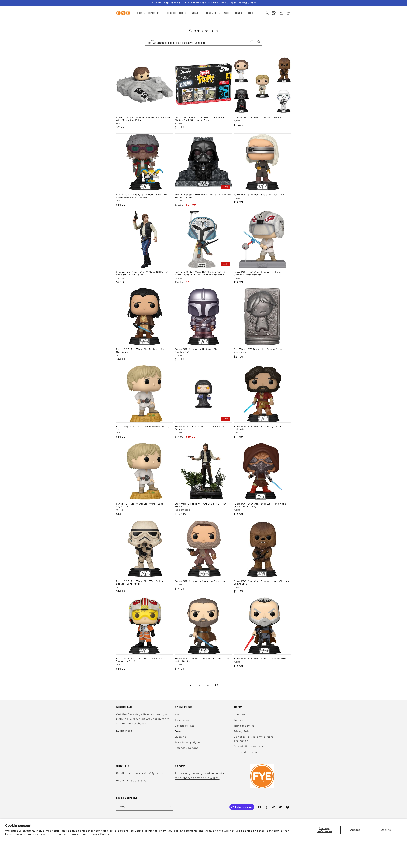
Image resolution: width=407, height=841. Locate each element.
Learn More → (126, 730)
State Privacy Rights (187, 742)
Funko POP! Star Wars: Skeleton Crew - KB (259, 194)
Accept (355, 829)
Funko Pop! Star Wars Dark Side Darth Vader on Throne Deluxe (203, 195)
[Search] (258, 41)
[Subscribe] (169, 807)
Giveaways (180, 766)
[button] (141, 13)
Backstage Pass (184, 725)
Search (179, 731)
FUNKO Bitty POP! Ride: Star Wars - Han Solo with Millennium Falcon (143, 118)
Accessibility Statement (248, 746)
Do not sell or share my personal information (254, 739)
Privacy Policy (99, 834)
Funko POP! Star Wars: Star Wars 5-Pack (258, 117)
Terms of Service (244, 725)
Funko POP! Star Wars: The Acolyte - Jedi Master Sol (140, 350)
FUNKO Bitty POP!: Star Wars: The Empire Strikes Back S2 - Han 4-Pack (199, 118)
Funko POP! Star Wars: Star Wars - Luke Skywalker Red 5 (139, 660)
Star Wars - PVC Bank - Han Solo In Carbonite (260, 349)
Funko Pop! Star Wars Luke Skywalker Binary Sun (142, 427)
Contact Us (182, 720)
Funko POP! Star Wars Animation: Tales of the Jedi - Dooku (202, 660)
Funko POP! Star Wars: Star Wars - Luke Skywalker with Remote (257, 273)
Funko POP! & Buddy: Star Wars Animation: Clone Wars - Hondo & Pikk (141, 195)
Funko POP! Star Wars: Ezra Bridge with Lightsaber (257, 427)
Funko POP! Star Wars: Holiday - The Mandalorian (196, 350)
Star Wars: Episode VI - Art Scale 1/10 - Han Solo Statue (200, 505)
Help (177, 714)
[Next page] (224, 684)
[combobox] (203, 41)
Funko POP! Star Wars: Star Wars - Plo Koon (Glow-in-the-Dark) (260, 505)
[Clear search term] (251, 41)
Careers (238, 720)
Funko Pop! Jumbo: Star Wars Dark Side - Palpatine (199, 427)
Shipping (180, 737)
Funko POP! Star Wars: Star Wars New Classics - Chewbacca (262, 582)
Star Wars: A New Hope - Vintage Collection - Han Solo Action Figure (143, 273)
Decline (386, 829)
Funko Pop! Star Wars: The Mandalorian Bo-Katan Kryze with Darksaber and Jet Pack (200, 273)
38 (216, 685)
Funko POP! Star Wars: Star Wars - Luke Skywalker (139, 505)
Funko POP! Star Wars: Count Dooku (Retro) (260, 658)
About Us (239, 714)
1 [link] (182, 684)
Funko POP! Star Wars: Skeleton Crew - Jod (200, 581)
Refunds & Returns (186, 748)
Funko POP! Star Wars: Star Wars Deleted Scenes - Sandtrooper (140, 582)
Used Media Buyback (247, 752)
